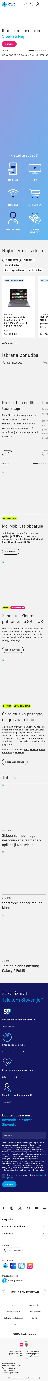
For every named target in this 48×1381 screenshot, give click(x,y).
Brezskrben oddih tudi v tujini (18, 405)
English (13, 1305)
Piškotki (13, 1324)
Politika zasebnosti (34, 1311)
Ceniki (34, 1318)
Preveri (9, 44)
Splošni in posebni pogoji (13, 1318)
